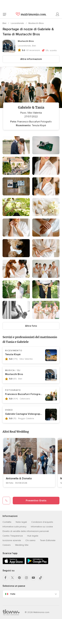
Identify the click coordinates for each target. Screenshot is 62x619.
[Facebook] (5, 578)
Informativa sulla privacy (14, 526)
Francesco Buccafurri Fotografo (24, 394)
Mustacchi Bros (36, 23)
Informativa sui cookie (42, 526)
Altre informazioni (31, 59)
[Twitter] (12, 578)
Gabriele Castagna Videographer (24, 414)
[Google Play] (37, 563)
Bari (5, 23)
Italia (12, 594)
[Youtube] (33, 578)
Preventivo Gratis (36, 500)
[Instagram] (26, 578)
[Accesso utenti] (57, 14)
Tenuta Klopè (13, 354)
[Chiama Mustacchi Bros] (6, 500)
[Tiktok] (40, 578)
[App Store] (14, 563)
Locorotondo (18, 23)
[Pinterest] (19, 578)
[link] (29, 462)
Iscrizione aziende (12, 540)
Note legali (21, 522)
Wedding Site (21, 545)
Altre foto (31, 325)
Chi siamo (30, 540)
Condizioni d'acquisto (42, 522)
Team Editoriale (47, 540)
